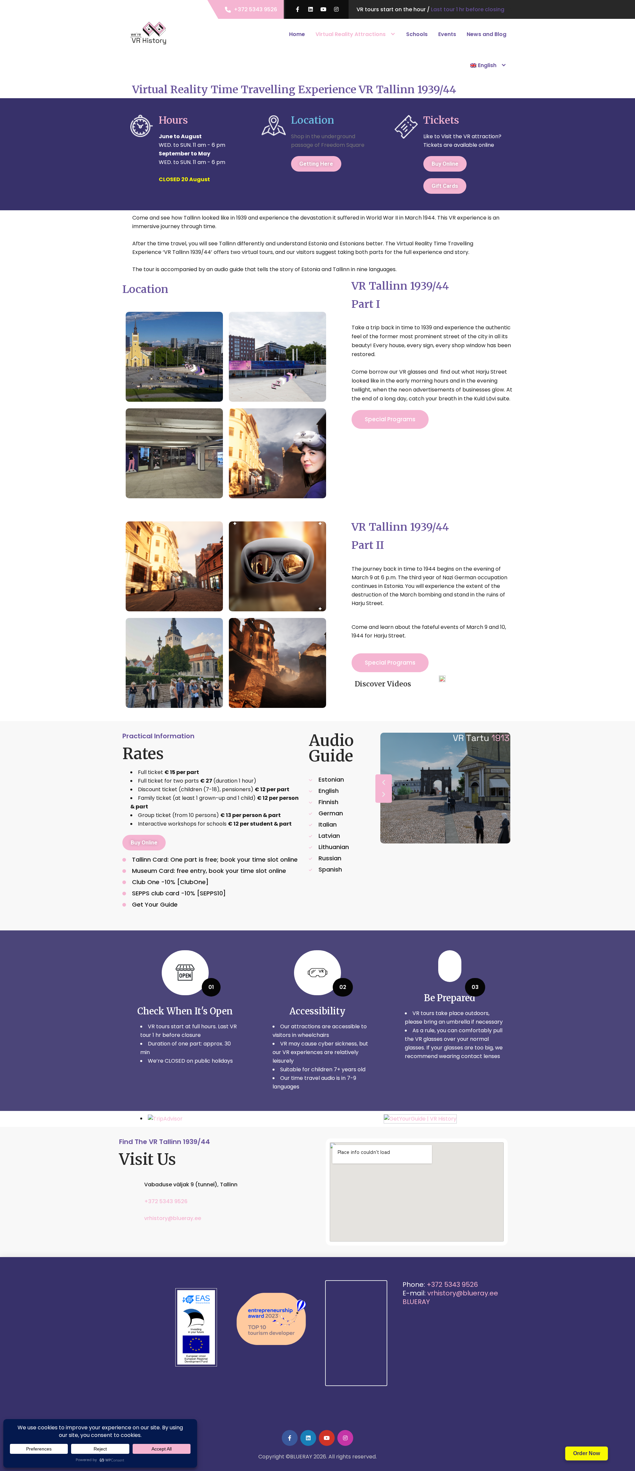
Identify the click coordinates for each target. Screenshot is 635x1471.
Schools (417, 34)
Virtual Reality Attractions (351, 34)
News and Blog (486, 34)
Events (447, 34)
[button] (383, 782)
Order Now (586, 1453)
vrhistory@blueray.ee (172, 1218)
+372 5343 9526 (255, 9)
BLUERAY (416, 1301)
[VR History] (149, 33)
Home (297, 34)
